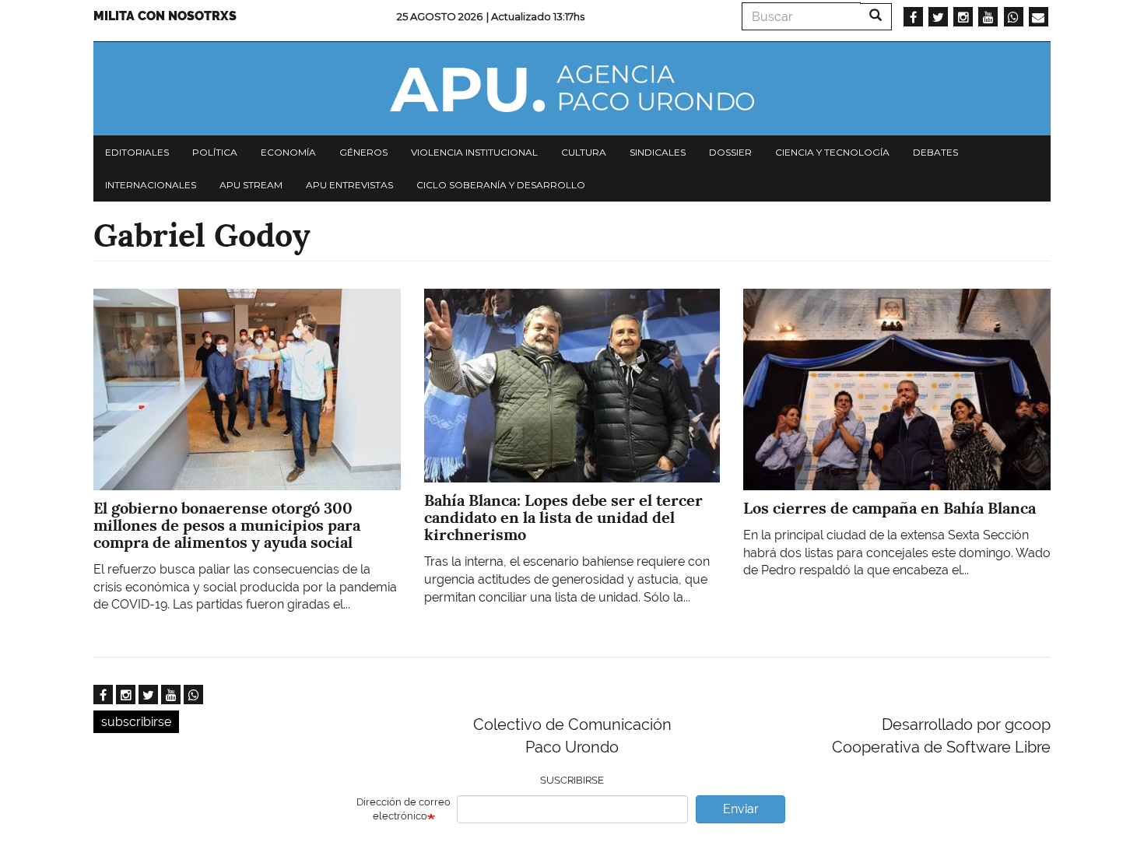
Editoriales (137, 152)
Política (214, 152)
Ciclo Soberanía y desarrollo (500, 185)
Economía (288, 152)
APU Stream (250, 185)
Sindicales (658, 152)
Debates (935, 152)
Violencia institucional (474, 152)
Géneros (363, 152)
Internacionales (150, 185)
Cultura (583, 152)
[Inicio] (572, 88)
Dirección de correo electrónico (403, 809)
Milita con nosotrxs (165, 16)
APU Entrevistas (349, 185)
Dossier (730, 152)
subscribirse (136, 721)
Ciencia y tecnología (832, 152)
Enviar (741, 809)
